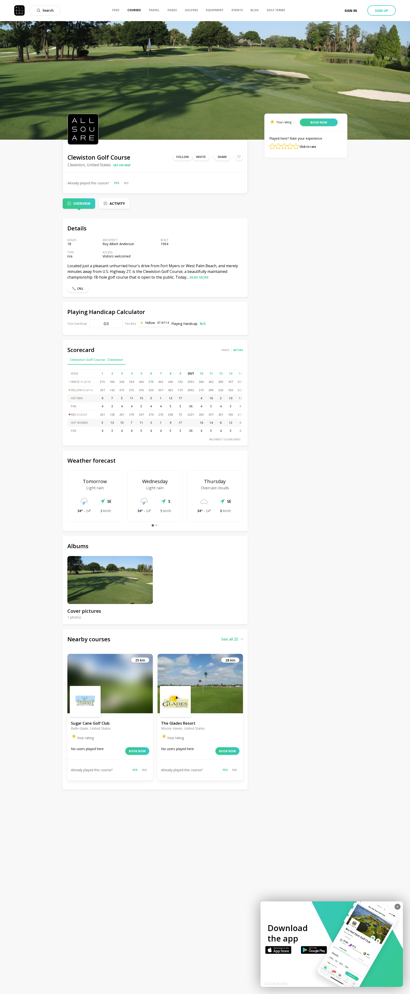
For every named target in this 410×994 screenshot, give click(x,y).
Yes (116, 183)
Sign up (381, 10)
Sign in (351, 10)
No (126, 183)
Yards (225, 350)
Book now (137, 751)
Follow (182, 157)
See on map (122, 165)
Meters (238, 350)
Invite (201, 157)
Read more (199, 277)
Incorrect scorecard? (225, 439)
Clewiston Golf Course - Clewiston (96, 359)
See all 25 (229, 639)
